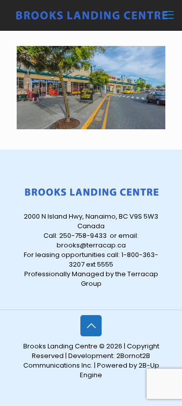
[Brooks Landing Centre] (91, 15)
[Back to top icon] (91, 325)
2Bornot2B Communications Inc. (87, 360)
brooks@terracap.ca (91, 245)
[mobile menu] (168, 15)
